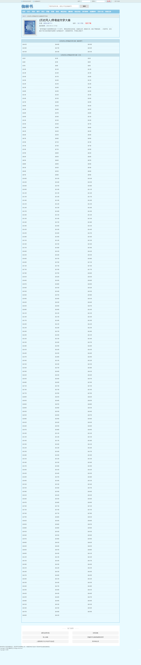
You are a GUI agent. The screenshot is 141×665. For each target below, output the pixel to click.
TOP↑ (139, 650)
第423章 (90, 568)
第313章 (25, 437)
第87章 (89, 160)
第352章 (25, 484)
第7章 (24, 65)
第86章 (57, 160)
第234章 (90, 338)
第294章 (90, 411)
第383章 (57, 520)
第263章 (57, 375)
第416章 (57, 560)
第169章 (25, 262)
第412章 (25, 557)
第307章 (25, 429)
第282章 (90, 397)
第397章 (25, 539)
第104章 (57, 182)
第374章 (57, 509)
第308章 (57, 429)
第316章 (25, 440)
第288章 (90, 404)
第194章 (57, 291)
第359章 (57, 491)
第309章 (90, 429)
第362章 (57, 495)
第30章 (89, 91)
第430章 (25, 579)
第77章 (57, 149)
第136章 (25, 222)
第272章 (57, 386)
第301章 (25, 422)
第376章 (25, 513)
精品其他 (63, 11)
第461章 (25, 44)
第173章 (57, 266)
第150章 (90, 236)
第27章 (89, 87)
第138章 (90, 222)
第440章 (57, 589)
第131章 (57, 215)
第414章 (90, 557)
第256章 (25, 367)
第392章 (57, 531)
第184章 (25, 280)
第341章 (57, 469)
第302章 (57, 422)
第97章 (24, 175)
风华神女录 (95, 641)
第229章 (25, 335)
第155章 (57, 244)
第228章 (90, 331)
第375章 (90, 509)
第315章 (90, 437)
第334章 (25, 462)
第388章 (25, 528)
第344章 (57, 473)
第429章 (90, 575)
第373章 (25, 509)
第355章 (25, 488)
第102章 (90, 178)
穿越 (47, 11)
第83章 (57, 156)
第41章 (57, 105)
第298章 (25, 418)
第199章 (25, 298)
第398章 (57, 539)
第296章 (57, 415)
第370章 (25, 506)
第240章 (90, 346)
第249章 (90, 357)
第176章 (57, 269)
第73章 (24, 145)
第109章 (25, 189)
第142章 (25, 229)
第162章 (90, 251)
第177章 (90, 269)
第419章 (57, 564)
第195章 (90, 291)
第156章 (90, 244)
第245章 (57, 353)
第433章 (25, 582)
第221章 (57, 324)
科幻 (43, 11)
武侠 (33, 11)
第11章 (57, 69)
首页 (23, 11)
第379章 (25, 517)
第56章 (57, 124)
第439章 (25, 589)
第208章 (25, 309)
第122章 (57, 204)
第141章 (90, 226)
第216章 (90, 317)
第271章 (25, 386)
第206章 (57, 306)
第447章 (90, 597)
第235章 (25, 342)
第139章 (25, 226)
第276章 (90, 389)
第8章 (56, 65)
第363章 (90, 495)
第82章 (24, 156)
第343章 (25, 473)
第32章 (57, 94)
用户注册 (117, 1)
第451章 (25, 604)
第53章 (57, 120)
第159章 (90, 247)
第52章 (24, 120)
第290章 (57, 408)
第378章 (90, 513)
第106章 (25, 185)
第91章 (24, 167)
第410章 (57, 553)
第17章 (57, 76)
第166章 (25, 258)
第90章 (89, 164)
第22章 (24, 84)
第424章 (25, 571)
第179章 (57, 273)
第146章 (57, 233)
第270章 (90, 382)
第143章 (57, 229)
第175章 (25, 269)
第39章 (89, 102)
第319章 (25, 444)
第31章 (24, 94)
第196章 (25, 295)
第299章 (57, 418)
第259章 (25, 371)
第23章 (57, 84)
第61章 (24, 131)
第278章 (57, 393)
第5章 (56, 62)
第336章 (90, 462)
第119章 (57, 200)
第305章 (57, 426)
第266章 (57, 378)
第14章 (57, 73)
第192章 (90, 287)
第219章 (90, 320)
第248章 (57, 357)
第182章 (57, 276)
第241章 (25, 349)
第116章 (57, 196)
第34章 (24, 98)
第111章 (90, 189)
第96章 (89, 171)
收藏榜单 (93, 11)
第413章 (57, 557)
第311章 (57, 433)
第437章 (57, 586)
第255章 (90, 364)
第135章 (90, 218)
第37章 (24, 102)
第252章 (90, 360)
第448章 (25, 600)
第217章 (25, 320)
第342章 (90, 469)
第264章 (90, 375)
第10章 (24, 69)
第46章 (24, 113)
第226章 (25, 331)
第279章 (90, 393)
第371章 (57, 506)
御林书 (27, 6)
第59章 (57, 127)
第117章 (90, 196)
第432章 (90, 579)
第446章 (57, 597)
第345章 (90, 473)
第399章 (90, 539)
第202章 (25, 302)
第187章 (25, 284)
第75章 (89, 145)
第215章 (57, 317)
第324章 (90, 448)
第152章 (57, 240)
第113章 (57, 193)
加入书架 (80, 23)
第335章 (57, 462)
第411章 (90, 553)
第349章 (25, 480)
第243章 (90, 349)
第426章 (90, 571)
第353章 (57, 484)
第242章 (57, 349)
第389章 (57, 528)
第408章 (90, 549)
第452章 (57, 604)
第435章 (90, 582)
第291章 (90, 408)
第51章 (89, 116)
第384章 (90, 520)
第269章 (57, 382)
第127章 (25, 211)
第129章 (90, 211)
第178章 (25, 273)
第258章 (90, 367)
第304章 (25, 426)
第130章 (25, 215)
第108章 (90, 185)
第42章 (89, 105)
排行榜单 (85, 11)
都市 (38, 11)
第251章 (57, 360)
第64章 (24, 135)
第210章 (90, 309)
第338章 (57, 466)
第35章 (57, 98)
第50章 (57, 116)
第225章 (90, 327)
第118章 (25, 200)
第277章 (25, 393)
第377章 (57, 513)
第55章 (24, 124)
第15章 (89, 73)
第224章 (57, 327)
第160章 (25, 251)
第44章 (57, 109)
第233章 (57, 338)
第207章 (90, 306)
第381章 (90, 517)
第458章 (25, 48)
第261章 (90, 371)
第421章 (25, 568)
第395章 (57, 535)
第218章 (57, 320)
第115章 (25, 196)
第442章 (25, 593)
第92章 (57, 167)
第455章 (25, 51)
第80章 (57, 153)
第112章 (25, 193)
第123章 (90, 204)
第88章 (24, 164)
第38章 (57, 102)
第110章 (57, 189)
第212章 (57, 313)
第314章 (57, 437)
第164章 (57, 255)
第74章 (57, 145)
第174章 (90, 266)
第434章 (57, 582)
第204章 (90, 302)
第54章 (89, 120)
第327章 (90, 451)
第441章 (90, 589)
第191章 (57, 287)
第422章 (57, 568)
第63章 (89, 131)
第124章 (25, 207)
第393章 (90, 531)
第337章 (25, 466)
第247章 (25, 357)
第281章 (57, 397)
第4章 (24, 62)
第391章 (25, 531)
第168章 (90, 258)
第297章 (90, 415)
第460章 (57, 44)
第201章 (90, 298)
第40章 (24, 105)
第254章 (57, 364)
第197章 (57, 295)
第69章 (89, 138)
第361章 (25, 495)
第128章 (57, 211)
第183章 (90, 276)
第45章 (89, 109)
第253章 (25, 364)
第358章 (25, 491)
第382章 (25, 520)
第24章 (89, 84)
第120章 (90, 200)
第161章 (57, 251)
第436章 (25, 586)
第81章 (89, 153)
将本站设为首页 (27, 1)
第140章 (57, 226)
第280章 (25, 397)
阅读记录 (108, 11)
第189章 (90, 284)
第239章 (57, 346)
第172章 (25, 266)
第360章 (90, 491)
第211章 (25, 313)
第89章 (57, 164)
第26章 (57, 87)
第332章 (57, 458)
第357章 (90, 488)
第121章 (25, 204)
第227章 (57, 331)
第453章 (90, 51)
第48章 (89, 113)
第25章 (24, 87)
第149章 (57, 236)
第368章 (57, 502)
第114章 (90, 193)
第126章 (90, 207)
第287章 (57, 404)
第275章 (57, 389)
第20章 (57, 80)
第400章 (25, 542)
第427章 (25, 575)
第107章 (57, 185)
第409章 (25, 553)
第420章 (90, 564)
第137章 (57, 222)
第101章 (57, 178)
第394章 (25, 535)
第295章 (25, 415)
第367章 (25, 502)
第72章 (89, 142)
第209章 (57, 309)
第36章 (89, 98)
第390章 (90, 528)
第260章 (57, 371)
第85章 (24, 160)
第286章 (25, 404)
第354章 (90, 484)
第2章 (56, 58)
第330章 (90, 455)
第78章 (89, 149)
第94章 (24, 171)
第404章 (57, 546)
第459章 (90, 44)
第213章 (90, 313)
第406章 (25, 549)
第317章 (57, 440)
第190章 (25, 287)
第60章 (89, 127)
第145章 (25, 233)
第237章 (90, 342)
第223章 (25, 327)
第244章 (25, 353)
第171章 (90, 262)
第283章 (25, 400)
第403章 (25, 546)
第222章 (90, 324)
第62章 (57, 131)
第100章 (25, 178)
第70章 (24, 142)
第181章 (25, 276)
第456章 (90, 48)
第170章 (57, 262)
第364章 (25, 498)
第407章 (57, 549)
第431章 (57, 579)
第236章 (57, 342)
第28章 (24, 91)
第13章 (24, 73)
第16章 (24, 76)
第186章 (90, 280)
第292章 (25, 411)
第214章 (25, 317)
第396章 (90, 535)
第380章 (57, 517)
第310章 (25, 433)
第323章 (57, 448)
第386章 (57, 524)
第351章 (90, 480)
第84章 (89, 156)
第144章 (90, 229)
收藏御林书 (37, 1)
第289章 (25, 408)
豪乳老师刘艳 (45, 633)
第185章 (57, 280)
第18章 (89, 76)
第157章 (25, 247)
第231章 (90, 335)
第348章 (90, 477)
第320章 (57, 444)
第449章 (57, 600)
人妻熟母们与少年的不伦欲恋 (45, 641)
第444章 (90, 593)
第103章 (25, 182)
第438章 (90, 586)
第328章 (25, 455)
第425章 (57, 571)
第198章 (90, 295)
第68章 (57, 138)
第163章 (25, 255)
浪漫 (52, 11)
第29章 (57, 91)
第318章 (90, 440)
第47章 (57, 113)
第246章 (90, 353)
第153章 (90, 240)
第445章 (25, 597)
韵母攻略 (95, 633)
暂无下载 (88, 23)
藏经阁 (70, 11)
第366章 (90, 498)
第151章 (25, 240)
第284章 (57, 400)
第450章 (90, 600)
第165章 (90, 255)
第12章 (89, 69)
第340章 (25, 469)
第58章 (24, 127)
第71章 (57, 142)
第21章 (89, 80)
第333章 (90, 458)
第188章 (57, 284)
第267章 (90, 378)
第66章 (89, 135)
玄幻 (28, 11)
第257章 (57, 367)
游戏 (57, 11)
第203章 (57, 302)
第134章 (57, 218)
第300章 (90, 418)
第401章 (57, 542)
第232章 (25, 338)
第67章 (24, 138)
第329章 (57, 455)
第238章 (25, 346)
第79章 (24, 153)
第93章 (89, 167)
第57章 (89, 124)
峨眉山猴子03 (48, 23)
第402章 (90, 542)
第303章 (90, 422)
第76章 (24, 149)
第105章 (90, 182)
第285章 (90, 400)
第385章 (25, 524)
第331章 (25, 458)
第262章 (25, 375)
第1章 (24, 58)
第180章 (90, 273)
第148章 (25, 236)
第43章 (24, 109)
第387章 (90, 524)
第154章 (25, 244)
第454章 (57, 51)
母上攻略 (45, 637)
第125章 (57, 207)
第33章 (89, 94)
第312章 (90, 433)
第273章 (90, 386)
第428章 (57, 575)
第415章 (25, 560)
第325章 (25, 451)
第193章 (25, 291)
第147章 (90, 233)
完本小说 (100, 11)
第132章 (90, 215)
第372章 (90, 506)
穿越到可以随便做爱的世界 (95, 637)
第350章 (57, 480)
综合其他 (77, 11)
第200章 (57, 298)
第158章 (57, 247)
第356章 (57, 488)
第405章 (90, 546)
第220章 (25, 324)
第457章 (57, 48)
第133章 (25, 218)
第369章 (90, 502)
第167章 (57, 258)
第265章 (25, 378)
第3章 (89, 58)
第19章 (24, 80)
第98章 (57, 175)
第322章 (25, 448)
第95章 (57, 171)
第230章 (57, 335)
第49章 (24, 116)
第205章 (25, 306)
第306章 (90, 426)
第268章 (25, 382)
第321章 (90, 444)
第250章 (25, 360)
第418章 (25, 564)
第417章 (90, 560)
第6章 (89, 62)
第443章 (57, 593)
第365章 (57, 498)
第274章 (25, 389)
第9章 (89, 65)
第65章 (57, 135)
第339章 (90, 466)
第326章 (57, 451)
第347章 (57, 477)
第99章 (89, 175)
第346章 (25, 477)
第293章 (57, 411)
